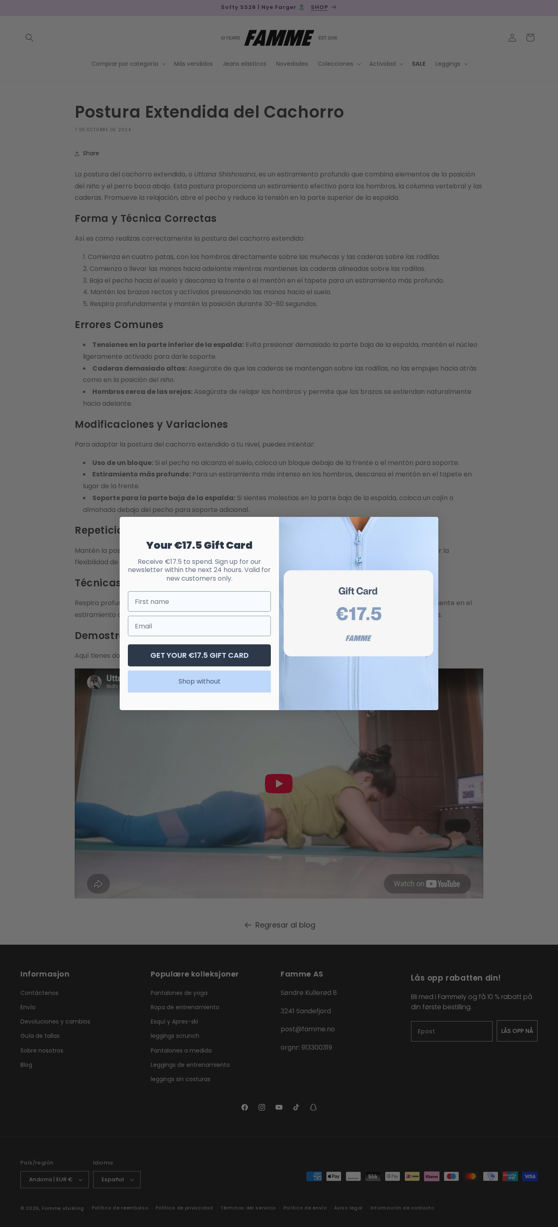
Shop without (200, 681)
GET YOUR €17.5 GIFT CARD (199, 655)
